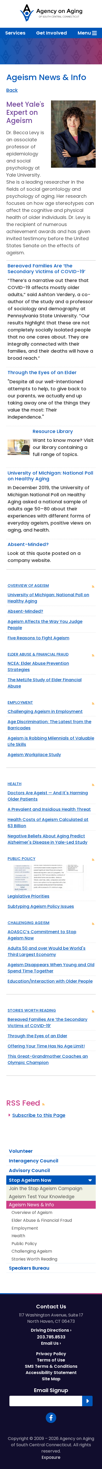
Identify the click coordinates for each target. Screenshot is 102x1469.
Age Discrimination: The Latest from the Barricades (49, 726)
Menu (85, 33)
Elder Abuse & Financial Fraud (38, 654)
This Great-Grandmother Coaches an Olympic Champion (47, 1060)
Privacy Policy (51, 1354)
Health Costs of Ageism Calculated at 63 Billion (47, 823)
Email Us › (51, 1343)
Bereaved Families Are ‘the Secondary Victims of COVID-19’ (47, 1023)
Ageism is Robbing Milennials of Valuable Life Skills (50, 742)
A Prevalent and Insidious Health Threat (49, 810)
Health (14, 783)
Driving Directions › (51, 1330)
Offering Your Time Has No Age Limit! (46, 1047)
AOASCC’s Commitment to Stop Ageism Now (42, 935)
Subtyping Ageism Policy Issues (40, 907)
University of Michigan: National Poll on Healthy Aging (48, 598)
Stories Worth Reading (32, 1010)
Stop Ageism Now (30, 1180)
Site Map (51, 1379)
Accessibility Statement (51, 1373)
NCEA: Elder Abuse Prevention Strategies (38, 667)
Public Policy (21, 858)
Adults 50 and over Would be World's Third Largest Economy (46, 952)
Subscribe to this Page (38, 1115)
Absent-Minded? (25, 611)
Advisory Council (29, 1170)
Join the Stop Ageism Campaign (45, 1188)
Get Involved (51, 33)
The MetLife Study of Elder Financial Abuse (44, 684)
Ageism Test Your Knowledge (42, 1197)
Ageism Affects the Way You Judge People (44, 625)
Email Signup (51, 1390)
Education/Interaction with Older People (50, 982)
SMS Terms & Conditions (51, 1366)
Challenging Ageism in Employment (45, 711)
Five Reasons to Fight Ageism (38, 639)
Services (15, 33)
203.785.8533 (51, 1337)
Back (12, 90)
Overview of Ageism (28, 585)
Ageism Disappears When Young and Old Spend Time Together (50, 969)
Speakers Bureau (29, 1268)
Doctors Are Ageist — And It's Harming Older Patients (47, 797)
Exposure (51, 1457)
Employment (20, 702)
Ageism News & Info (31, 1205)
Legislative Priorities (28, 896)
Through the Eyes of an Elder (37, 1036)
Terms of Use (51, 1360)
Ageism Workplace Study (34, 755)
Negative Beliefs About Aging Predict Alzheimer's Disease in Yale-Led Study (47, 839)
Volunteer (21, 1151)
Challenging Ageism (28, 922)
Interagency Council (33, 1160)
